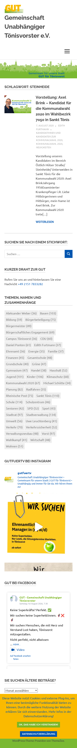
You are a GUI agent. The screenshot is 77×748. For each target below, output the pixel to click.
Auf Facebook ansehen (20, 655)
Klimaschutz (58, 376)
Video (20, 649)
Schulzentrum (38, 402)
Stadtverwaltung (41, 414)
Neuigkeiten (43, 147)
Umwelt (14, 421)
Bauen (48, 313)
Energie (36, 351)
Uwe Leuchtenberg (41, 421)
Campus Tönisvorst (21, 338)
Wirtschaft (40, 440)
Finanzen (15, 357)
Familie (56, 351)
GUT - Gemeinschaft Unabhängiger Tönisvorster (40, 599)
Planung (14, 389)
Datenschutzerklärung (38, 734)
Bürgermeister (18, 326)
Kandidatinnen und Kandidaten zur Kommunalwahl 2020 (49, 136)
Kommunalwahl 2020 (49, 143)
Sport (49, 408)
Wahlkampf (16, 440)
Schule (14, 402)
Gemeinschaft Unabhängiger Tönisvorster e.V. (27, 26)
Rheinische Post (19, 395)
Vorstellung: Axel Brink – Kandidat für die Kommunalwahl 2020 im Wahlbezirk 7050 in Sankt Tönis (53, 108)
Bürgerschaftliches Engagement (30, 332)
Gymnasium (17, 370)
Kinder (35, 376)
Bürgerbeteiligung (40, 319)
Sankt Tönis (47, 395)
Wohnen (14, 446)
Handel (38, 370)
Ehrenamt (15, 351)
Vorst (48, 433)
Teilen (16, 658)
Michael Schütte (57, 383)
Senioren (15, 408)
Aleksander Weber (21, 313)
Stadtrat (14, 414)
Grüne (39, 364)
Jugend (15, 376)
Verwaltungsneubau (22, 433)
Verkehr (14, 427)
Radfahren (36, 389)
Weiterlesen (45, 221)
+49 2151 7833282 (30, 284)
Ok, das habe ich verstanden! (38, 724)
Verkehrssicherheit (41, 427)
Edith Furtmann (47, 345)
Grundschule (17, 364)
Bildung (14, 319)
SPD (33, 408)
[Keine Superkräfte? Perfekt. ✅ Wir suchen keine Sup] (38, 527)
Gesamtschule (39, 357)
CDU (46, 338)
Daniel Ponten (18, 345)
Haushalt (58, 370)
